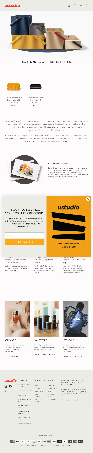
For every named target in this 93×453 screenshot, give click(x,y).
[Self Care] (17, 319)
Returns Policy (39, 391)
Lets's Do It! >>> (24, 242)
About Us (51, 385)
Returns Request (37, 395)
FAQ (49, 391)
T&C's (36, 385)
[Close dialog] (88, 199)
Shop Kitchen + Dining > (45, 355)
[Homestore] (46, 319)
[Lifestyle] (75, 319)
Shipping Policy (38, 400)
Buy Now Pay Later (52, 400)
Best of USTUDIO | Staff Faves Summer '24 (15, 261)
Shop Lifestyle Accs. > (73, 357)
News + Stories (53, 388)
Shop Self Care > (13, 357)
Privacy (37, 388)
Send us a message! (24, 391)
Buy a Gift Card (51, 395)
